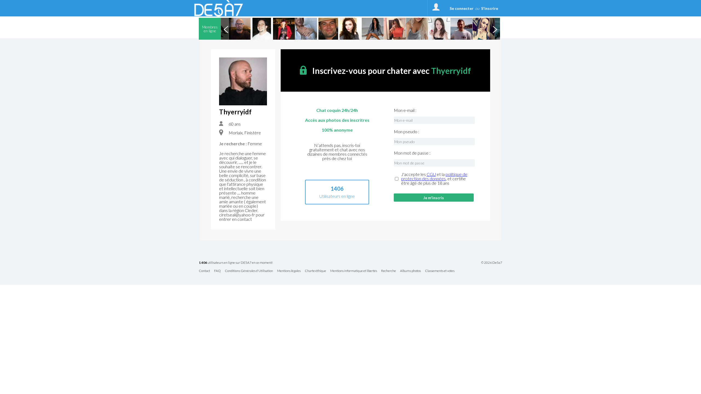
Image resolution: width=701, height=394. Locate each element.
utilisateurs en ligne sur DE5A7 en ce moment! (236, 263)
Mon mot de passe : (412, 153)
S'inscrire (489, 8)
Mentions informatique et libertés (353, 271)
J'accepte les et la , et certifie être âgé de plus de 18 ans (434, 178)
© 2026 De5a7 (491, 262)
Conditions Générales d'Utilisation (249, 271)
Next (495, 29)
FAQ (217, 271)
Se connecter (461, 8)
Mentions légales (289, 271)
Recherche (388, 271)
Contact (204, 271)
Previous (226, 29)
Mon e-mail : (405, 110)
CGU (431, 174)
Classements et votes (440, 271)
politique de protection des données (434, 176)
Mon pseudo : (406, 131)
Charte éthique (315, 271)
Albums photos (410, 271)
